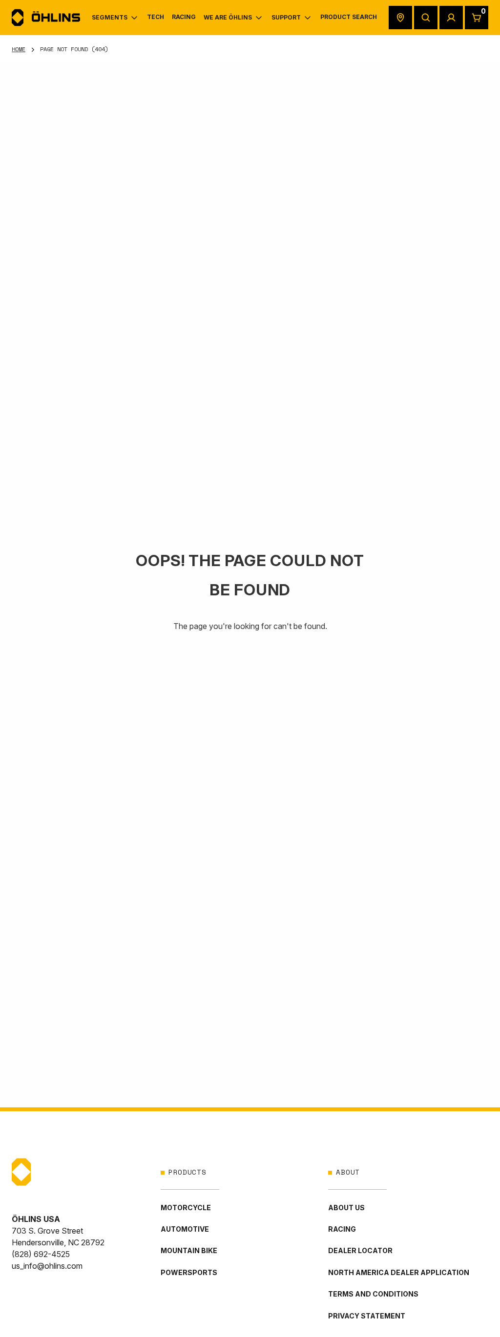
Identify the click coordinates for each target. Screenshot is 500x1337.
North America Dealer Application (398, 1272)
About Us (346, 1207)
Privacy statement (366, 1316)
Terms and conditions (373, 1294)
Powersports (189, 1272)
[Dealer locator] (400, 17)
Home (18, 49)
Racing (342, 1229)
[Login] (451, 17)
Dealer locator (360, 1250)
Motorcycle (186, 1207)
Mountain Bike (189, 1250)
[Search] (426, 17)
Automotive (185, 1229)
